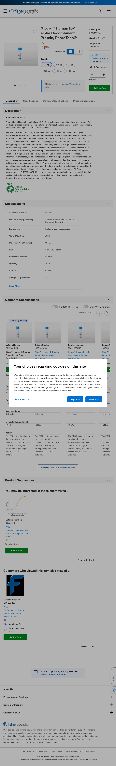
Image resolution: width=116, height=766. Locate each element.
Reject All (75, 399)
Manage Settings (21, 399)
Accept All (94, 399)
